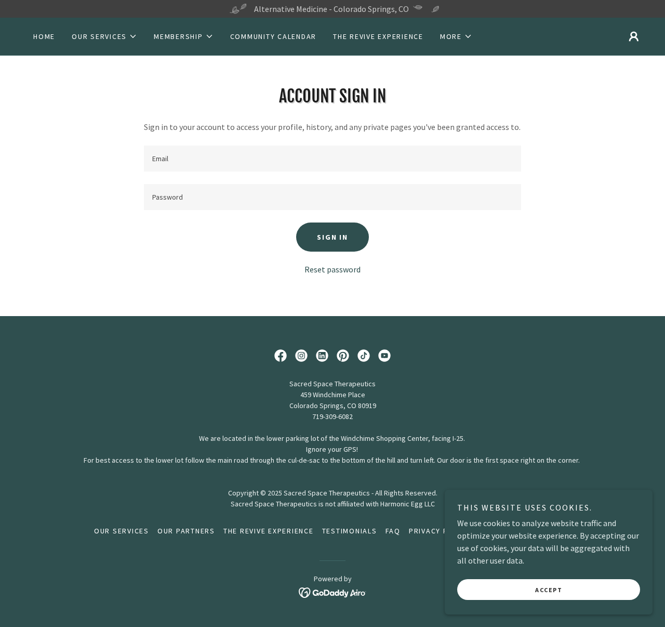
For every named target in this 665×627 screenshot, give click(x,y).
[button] (104, 36)
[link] (280, 355)
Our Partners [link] (186, 530)
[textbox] (332, 159)
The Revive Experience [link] (378, 36)
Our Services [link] (121, 530)
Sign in (332, 237)
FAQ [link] (393, 530)
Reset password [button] (332, 269)
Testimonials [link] (349, 530)
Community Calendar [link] (273, 36)
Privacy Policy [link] (440, 530)
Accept (548, 590)
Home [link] (44, 36)
